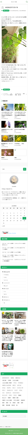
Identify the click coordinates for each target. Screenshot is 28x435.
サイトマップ (17, 430)
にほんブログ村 (12, 233)
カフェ (3, 387)
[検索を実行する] (24, 169)
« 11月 (3, 226)
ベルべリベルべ (16, 392)
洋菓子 (14, 402)
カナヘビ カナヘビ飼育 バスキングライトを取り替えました (14, 244)
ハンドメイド (7, 283)
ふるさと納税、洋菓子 (7, 382)
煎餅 (18, 402)
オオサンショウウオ (6, 385)
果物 (7, 402)
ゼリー (3, 390)
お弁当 (12, 378)
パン (5, 291)
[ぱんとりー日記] (14, 2)
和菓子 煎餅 (15, 397)
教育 (3, 402)
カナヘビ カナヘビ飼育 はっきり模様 (11, 252)
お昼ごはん (17, 378)
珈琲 (22, 402)
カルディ (9, 387)
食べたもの (6, 288)
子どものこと (7, 300)
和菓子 (9, 397)
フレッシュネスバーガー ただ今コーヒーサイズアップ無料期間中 (14, 260)
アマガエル (6, 274)
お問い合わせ (11, 430)
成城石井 (23, 400)
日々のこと (6, 297)
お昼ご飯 (4, 380)
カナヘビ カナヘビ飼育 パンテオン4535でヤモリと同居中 (13, 248)
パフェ (20, 390)
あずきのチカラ (5, 378)
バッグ (16, 390)
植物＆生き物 (6, 10)
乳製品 (19, 395)
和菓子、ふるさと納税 (7, 400)
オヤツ (5, 294)
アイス (15, 382)
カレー (14, 387)
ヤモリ (5, 277)
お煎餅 (9, 380)
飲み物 (13, 405)
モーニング (4, 395)
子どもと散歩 (16, 400)
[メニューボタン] (1, 2)
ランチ (15, 395)
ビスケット (8, 392)
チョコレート (10, 390)
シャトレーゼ (20, 387)
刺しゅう (6, 285)
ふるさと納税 (15, 380)
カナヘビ (6, 280)
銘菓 (3, 405)
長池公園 (8, 405)
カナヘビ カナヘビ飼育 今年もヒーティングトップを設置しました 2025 (14, 255)
